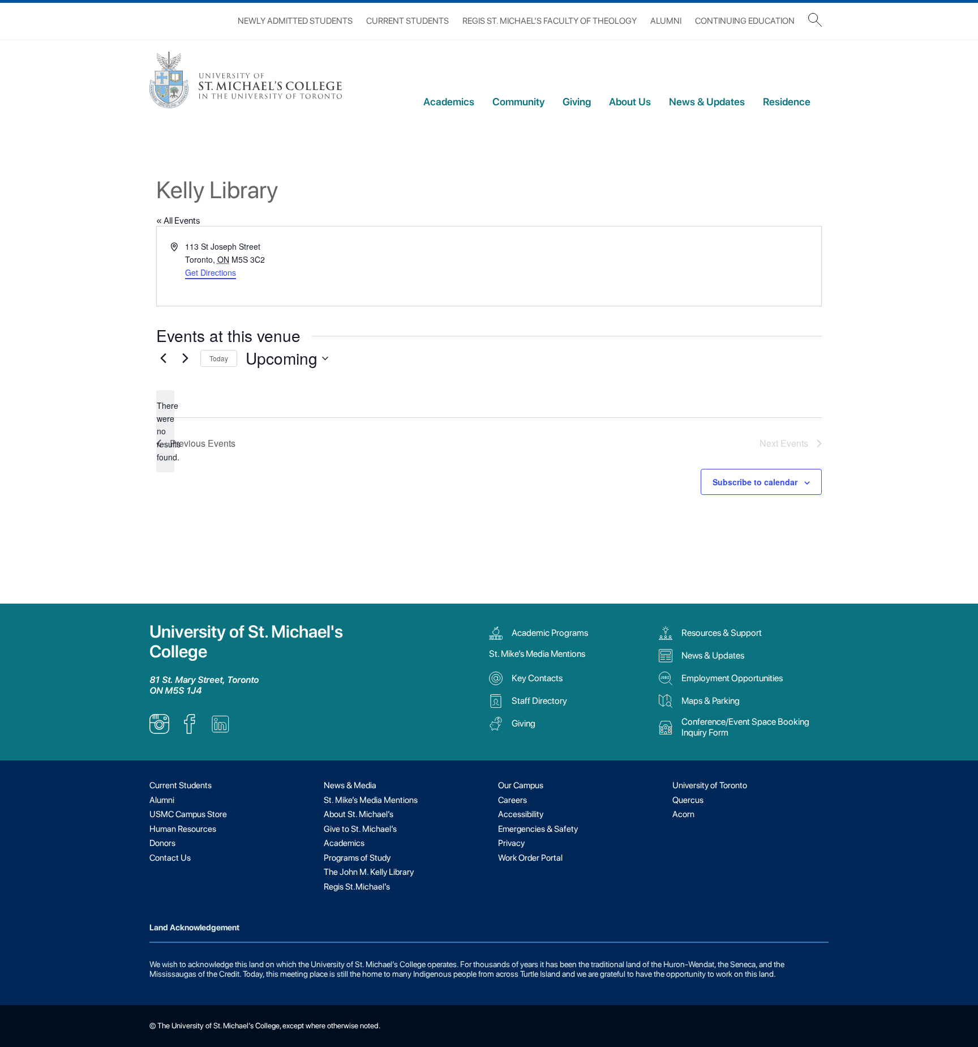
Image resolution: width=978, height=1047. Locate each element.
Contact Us (170, 858)
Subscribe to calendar (755, 482)
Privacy (511, 843)
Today (218, 358)
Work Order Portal (530, 858)
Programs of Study (357, 858)
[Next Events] (185, 358)
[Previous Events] (163, 358)
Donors (162, 843)
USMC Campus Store (188, 814)
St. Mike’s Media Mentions (537, 653)
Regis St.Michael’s (357, 887)
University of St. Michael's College (246, 641)
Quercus (688, 800)
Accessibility (520, 814)
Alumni (665, 21)
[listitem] (159, 730)
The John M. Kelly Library (369, 872)
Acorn (683, 814)
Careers (512, 800)
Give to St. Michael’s (360, 829)
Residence (786, 102)
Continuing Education (745, 21)
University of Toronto (709, 785)
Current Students (407, 21)
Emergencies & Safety (538, 829)
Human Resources (182, 829)
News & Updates (707, 102)
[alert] (165, 431)
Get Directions (210, 272)
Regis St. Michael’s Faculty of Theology (549, 21)
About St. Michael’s (358, 814)
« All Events (178, 220)
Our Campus (520, 785)
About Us (630, 102)
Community (518, 102)
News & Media (350, 785)
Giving (577, 102)
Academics (448, 102)
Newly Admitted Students (295, 21)
